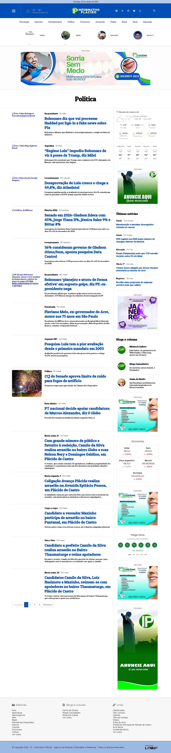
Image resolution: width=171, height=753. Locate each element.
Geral (135, 22)
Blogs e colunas (126, 339)
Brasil (124, 22)
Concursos (85, 22)
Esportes (39, 22)
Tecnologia (24, 22)
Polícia (113, 22)
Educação (147, 22)
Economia (100, 22)
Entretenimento (55, 22)
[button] (130, 555)
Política (71, 22)
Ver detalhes (137, 550)
